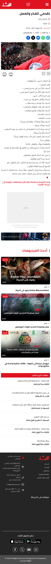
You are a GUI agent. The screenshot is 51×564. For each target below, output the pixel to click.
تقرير (45, 286)
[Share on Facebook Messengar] (38, 38)
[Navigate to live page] (28, 4)
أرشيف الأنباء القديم (43, 477)
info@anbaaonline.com (13, 484)
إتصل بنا (47, 467)
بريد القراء (45, 32)
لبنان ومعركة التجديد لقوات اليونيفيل (32, 327)
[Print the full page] (10, 73)
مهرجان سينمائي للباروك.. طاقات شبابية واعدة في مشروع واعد (26, 365)
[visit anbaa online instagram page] (36, 550)
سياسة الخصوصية (44, 474)
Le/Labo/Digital (25, 560)
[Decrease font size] (43, 73)
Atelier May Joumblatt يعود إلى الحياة (32, 290)
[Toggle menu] (47, 4)
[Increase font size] (48, 73)
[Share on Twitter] (33, 38)
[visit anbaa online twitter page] (22, 550)
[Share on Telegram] (48, 38)
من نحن (46, 463)
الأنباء (37, 32)
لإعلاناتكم (46, 470)
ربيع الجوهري (27, 32)
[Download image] (3, 67)
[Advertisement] (25, 207)
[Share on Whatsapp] (43, 38)
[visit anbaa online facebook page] (15, 550)
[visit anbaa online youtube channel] (29, 550)
